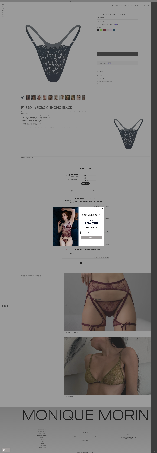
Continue (91, 237)
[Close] (102, 208)
